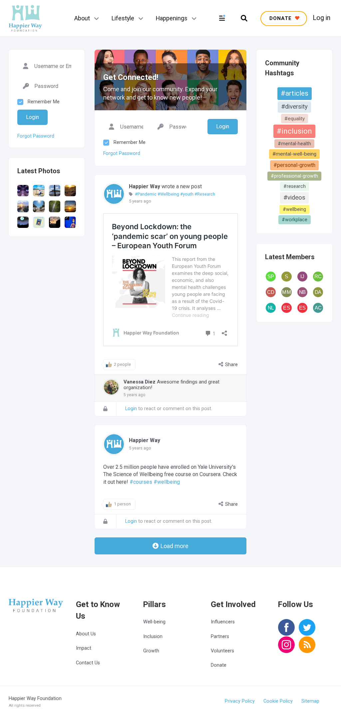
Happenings (171, 18)
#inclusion (294, 131)
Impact (83, 648)
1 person (122, 504)
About (82, 18)
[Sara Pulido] (270, 276)
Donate (218, 665)
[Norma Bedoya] (302, 292)
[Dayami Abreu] (318, 292)
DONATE (281, 18)
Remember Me (130, 142)
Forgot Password (121, 153)
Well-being (154, 622)
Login (131, 408)
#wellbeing (294, 209)
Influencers (223, 622)
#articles (294, 93)
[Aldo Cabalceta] (318, 308)
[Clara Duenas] (270, 292)
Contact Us (88, 663)
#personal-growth (294, 165)
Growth (151, 651)
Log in (321, 18)
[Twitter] (307, 631)
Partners (220, 636)
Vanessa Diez (140, 382)
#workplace (294, 219)
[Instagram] (286, 649)
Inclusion (153, 636)
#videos (294, 197)
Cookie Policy (278, 701)
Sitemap (310, 701)
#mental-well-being (294, 154)
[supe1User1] (286, 276)
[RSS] (307, 649)
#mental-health (294, 143)
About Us (86, 634)
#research (294, 186)
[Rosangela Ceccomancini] (318, 276)
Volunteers (222, 651)
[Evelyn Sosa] (286, 308)
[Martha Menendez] (286, 292)
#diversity (294, 106)
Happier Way (144, 186)
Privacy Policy (240, 701)
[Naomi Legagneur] (270, 308)
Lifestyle (123, 18)
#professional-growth (294, 176)
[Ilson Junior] (302, 276)
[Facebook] (286, 631)
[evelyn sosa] (302, 308)
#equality (294, 119)
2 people (122, 364)
